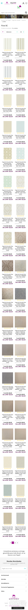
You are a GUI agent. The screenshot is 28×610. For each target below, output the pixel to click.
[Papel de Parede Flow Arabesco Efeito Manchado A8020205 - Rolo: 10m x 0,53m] (7, 293)
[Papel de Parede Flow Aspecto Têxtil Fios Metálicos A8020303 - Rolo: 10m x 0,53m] (7, 321)
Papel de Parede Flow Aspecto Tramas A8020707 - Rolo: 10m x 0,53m (7, 416)
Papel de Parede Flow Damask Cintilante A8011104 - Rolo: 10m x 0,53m (7, 248)
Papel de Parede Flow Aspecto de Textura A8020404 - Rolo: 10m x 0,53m (7, 360)
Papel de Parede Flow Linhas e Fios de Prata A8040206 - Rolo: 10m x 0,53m (20, 529)
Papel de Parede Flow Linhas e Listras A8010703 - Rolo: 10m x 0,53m (7, 82)
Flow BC (24, 20)
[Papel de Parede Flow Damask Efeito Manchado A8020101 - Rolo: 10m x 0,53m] (20, 237)
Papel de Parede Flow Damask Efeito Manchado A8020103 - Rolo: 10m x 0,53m (7, 276)
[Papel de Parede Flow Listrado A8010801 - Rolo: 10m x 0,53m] (7, 100)
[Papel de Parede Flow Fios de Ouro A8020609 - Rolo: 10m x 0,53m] (7, 378)
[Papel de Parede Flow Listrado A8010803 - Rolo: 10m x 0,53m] (7, 126)
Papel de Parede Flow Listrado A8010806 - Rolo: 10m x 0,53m (20, 137)
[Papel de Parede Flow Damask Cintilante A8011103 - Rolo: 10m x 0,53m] (20, 209)
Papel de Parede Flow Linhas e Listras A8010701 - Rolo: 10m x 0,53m (7, 54)
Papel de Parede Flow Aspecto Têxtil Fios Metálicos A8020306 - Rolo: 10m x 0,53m (20, 332)
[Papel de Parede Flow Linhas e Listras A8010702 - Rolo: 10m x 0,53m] (20, 43)
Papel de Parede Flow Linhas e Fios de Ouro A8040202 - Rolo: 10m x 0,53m (20, 501)
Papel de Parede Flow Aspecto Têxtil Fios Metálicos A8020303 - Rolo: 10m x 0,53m (7, 332)
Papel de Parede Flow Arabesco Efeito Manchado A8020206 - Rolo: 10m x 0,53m (20, 304)
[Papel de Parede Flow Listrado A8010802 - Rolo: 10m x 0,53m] (20, 100)
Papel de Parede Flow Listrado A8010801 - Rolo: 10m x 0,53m (7, 110)
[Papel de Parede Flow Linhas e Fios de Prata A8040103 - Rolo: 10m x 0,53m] (20, 462)
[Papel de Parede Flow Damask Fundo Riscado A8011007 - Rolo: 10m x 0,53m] (7, 181)
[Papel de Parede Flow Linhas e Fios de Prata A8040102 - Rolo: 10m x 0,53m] (7, 462)
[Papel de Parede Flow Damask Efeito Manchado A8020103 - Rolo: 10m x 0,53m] (7, 265)
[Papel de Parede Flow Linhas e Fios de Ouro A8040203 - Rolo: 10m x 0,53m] (7, 518)
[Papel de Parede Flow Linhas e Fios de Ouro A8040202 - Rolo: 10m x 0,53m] (20, 490)
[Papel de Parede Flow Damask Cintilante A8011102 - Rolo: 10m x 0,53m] (7, 209)
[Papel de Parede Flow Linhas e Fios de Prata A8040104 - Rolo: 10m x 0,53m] (7, 490)
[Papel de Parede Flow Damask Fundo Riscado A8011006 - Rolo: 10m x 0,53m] (20, 153)
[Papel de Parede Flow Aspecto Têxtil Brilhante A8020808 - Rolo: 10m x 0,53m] (7, 434)
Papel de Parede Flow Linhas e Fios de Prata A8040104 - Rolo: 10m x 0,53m (7, 501)
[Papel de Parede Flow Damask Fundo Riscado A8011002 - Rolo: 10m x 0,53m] (7, 153)
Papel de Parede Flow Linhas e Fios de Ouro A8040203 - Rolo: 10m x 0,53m (7, 529)
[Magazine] (14, 598)
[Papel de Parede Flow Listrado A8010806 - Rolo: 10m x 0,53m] (20, 126)
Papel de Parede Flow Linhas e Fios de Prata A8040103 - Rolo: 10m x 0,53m (20, 472)
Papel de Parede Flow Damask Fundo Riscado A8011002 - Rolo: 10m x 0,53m (7, 164)
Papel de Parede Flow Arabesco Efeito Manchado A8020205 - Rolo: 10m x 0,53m (7, 304)
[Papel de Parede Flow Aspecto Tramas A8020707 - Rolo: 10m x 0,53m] (7, 406)
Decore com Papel (6, 20)
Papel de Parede (16, 20)
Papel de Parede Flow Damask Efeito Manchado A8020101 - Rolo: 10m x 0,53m (20, 248)
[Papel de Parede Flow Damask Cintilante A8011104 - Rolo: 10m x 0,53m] (7, 237)
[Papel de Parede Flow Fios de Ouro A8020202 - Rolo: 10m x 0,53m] (20, 265)
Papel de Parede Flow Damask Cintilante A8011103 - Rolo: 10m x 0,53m (20, 220)
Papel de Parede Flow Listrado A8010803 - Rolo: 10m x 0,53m (7, 137)
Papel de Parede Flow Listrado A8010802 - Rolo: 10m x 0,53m (20, 110)
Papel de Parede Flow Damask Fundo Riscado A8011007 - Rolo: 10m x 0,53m (7, 192)
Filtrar (2, 31)
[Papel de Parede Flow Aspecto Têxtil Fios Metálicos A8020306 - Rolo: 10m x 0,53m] (20, 321)
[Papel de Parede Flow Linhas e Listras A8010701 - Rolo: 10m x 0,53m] (7, 43)
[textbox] (14, 13)
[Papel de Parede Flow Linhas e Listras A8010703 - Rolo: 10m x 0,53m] (7, 72)
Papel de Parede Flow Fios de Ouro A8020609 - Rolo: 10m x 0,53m (7, 388)
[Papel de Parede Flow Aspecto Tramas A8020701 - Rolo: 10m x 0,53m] (20, 378)
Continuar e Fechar (17, 608)
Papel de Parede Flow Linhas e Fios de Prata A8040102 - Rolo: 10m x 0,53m (7, 472)
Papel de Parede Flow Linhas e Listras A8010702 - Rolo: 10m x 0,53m (20, 54)
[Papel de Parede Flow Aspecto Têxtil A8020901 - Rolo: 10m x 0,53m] (20, 434)
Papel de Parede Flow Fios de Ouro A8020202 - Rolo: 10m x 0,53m (20, 276)
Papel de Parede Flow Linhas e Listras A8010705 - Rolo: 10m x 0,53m (20, 82)
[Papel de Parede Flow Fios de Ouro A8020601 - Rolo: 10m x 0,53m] (20, 350)
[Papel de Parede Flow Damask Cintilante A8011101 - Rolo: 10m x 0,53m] (20, 181)
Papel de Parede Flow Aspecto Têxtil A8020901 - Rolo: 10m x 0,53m (20, 444)
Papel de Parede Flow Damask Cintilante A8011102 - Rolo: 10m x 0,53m (7, 220)
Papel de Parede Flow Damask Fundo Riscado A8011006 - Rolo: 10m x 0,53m (20, 164)
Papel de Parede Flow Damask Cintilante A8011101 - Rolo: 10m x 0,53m (20, 192)
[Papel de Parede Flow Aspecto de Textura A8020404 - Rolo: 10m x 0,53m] (7, 350)
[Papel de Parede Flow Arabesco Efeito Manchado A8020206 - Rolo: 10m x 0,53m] (20, 293)
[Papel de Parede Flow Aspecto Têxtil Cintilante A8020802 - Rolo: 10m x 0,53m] (20, 406)
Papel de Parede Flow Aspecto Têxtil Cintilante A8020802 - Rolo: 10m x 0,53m (20, 416)
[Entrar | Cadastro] (23, 3)
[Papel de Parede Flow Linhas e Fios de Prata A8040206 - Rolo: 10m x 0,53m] (20, 518)
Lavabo (4, 21)
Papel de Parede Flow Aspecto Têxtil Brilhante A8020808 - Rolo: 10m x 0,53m (7, 444)
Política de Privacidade (14, 605)
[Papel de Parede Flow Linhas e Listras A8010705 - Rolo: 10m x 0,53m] (20, 72)
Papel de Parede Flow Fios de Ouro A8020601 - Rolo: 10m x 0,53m (20, 360)
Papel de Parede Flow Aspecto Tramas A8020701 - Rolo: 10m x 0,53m (20, 388)
